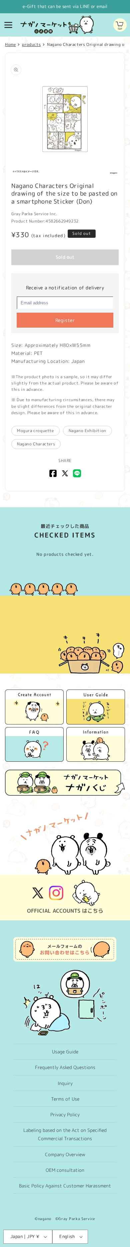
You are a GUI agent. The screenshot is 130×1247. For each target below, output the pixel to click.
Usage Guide (65, 1051)
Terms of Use (65, 1099)
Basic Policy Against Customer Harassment (65, 1185)
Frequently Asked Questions (65, 1067)
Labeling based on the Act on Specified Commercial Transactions (65, 1134)
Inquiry (65, 1083)
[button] (8, 25)
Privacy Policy (65, 1114)
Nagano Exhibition (87, 430)
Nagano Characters (36, 444)
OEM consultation (65, 1170)
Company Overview (65, 1154)
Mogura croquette (35, 430)
